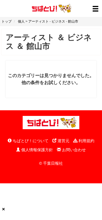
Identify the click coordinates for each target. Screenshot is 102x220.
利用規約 (85, 140)
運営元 (62, 140)
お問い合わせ (73, 150)
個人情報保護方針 (36, 150)
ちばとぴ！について (30, 140)
